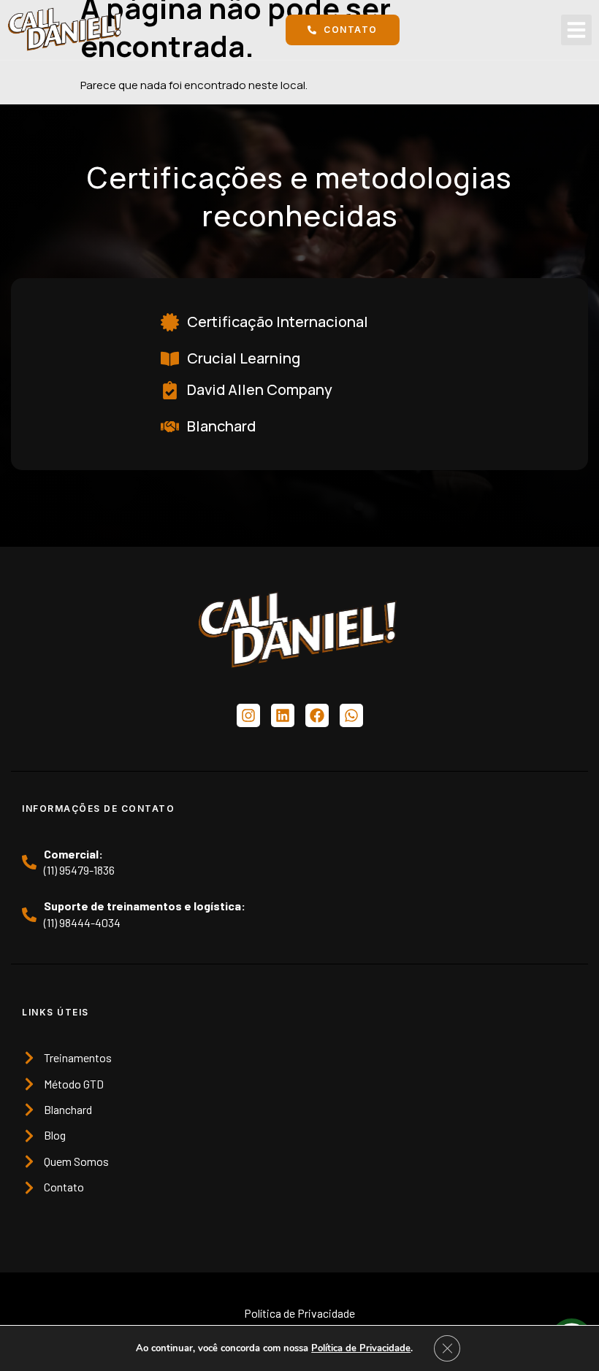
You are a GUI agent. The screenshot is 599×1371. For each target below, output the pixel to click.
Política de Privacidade (361, 1348)
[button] (576, 30)
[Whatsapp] (351, 715)
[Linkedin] (282, 715)
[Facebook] (317, 715)
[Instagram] (248, 715)
